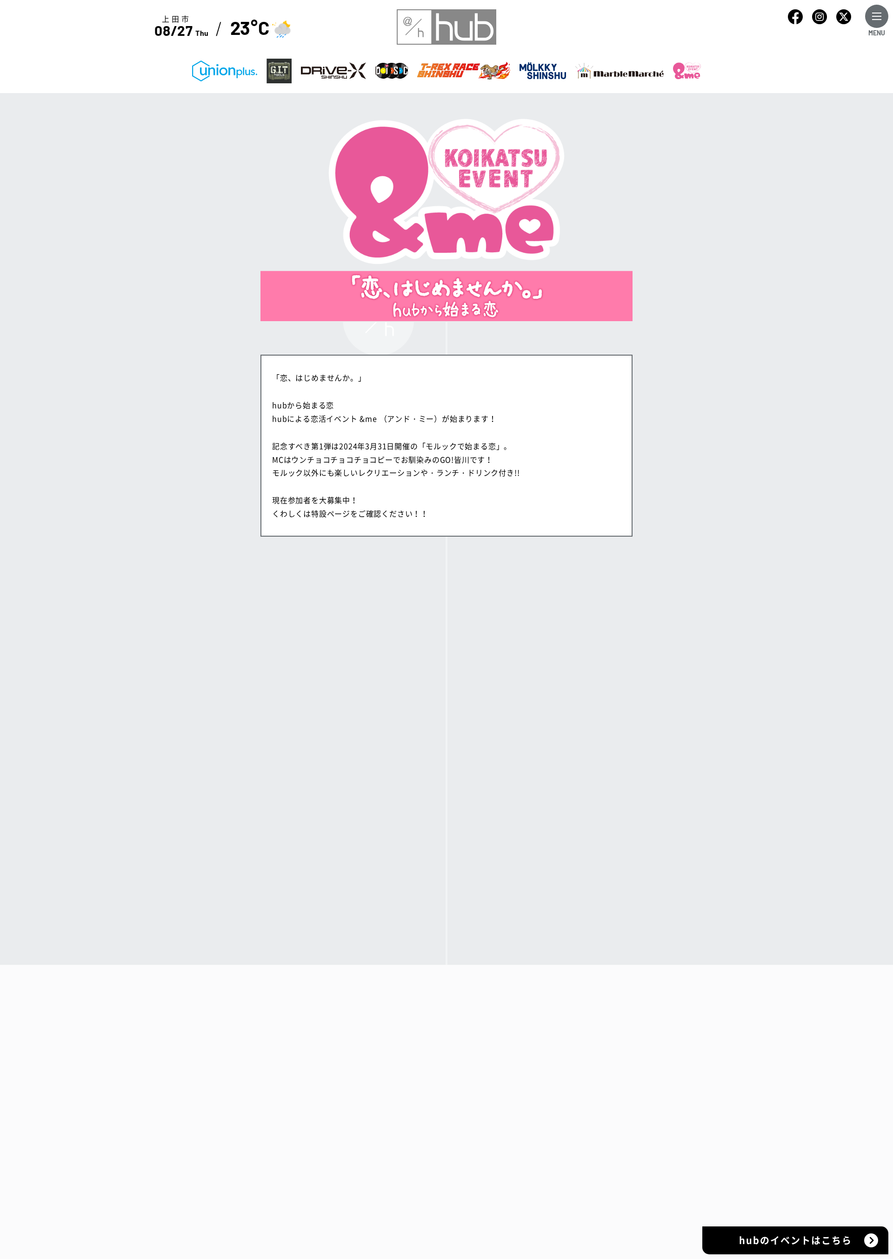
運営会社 (449, 1039)
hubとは (449, 998)
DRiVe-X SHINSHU (558, 1059)
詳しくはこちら (446, 822)
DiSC (532, 1080)
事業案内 (533, 998)
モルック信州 (547, 1121)
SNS (442, 1080)
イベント (449, 1018)
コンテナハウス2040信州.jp (551, 1188)
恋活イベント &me (557, 1162)
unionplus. (544, 1018)
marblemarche (552, 1141)
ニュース (449, 1059)
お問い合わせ (457, 1100)
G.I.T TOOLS (547, 1039)
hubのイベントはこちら (795, 1240)
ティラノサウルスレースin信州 (578, 1100)
